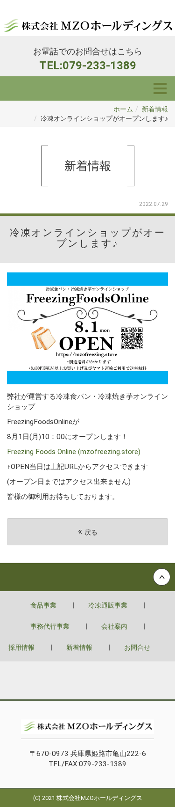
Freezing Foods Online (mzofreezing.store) (73, 452)
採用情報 (21, 647)
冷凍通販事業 (107, 605)
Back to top (87, 577)
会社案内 (114, 626)
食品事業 (43, 605)
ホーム (123, 109)
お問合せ (137, 647)
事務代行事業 (50, 626)
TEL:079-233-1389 (87, 65)
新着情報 (155, 109)
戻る (88, 531)
